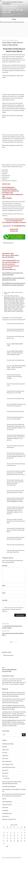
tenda (6, 293)
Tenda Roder (5, 807)
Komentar (5, 565)
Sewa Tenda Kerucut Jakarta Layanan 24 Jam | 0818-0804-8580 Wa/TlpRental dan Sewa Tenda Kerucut (16, 472)
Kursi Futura (7, 778)
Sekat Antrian (5, 773)
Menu (14, 19)
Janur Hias (4, 752)
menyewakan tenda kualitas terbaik (14, 298)
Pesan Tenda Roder (6, 761)
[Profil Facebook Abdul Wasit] (9, 669)
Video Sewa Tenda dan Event (9, 819)
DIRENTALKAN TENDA (7, 744)
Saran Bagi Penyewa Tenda (8, 767)
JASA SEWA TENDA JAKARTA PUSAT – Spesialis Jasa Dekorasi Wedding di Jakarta (16, 367)
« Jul (7, 846)
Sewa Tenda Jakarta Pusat (18, 360)
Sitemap (4, 798)
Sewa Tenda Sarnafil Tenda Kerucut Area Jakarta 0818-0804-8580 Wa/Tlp (15, 530)
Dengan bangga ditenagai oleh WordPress (11, 857)
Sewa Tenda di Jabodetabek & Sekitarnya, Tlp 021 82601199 (12, 9)
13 (14, 835)
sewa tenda (14, 40)
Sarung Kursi (5, 770)
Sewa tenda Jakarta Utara (18, 323)
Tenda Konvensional (7, 804)
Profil (3, 667)
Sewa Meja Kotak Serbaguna (9, 786)
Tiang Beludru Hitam (7, 813)
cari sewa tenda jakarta (11, 295)
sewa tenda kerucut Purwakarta (13, 311)
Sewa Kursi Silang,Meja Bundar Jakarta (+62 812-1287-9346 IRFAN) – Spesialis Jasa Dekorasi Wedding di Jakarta (14, 722)
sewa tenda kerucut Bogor (12, 307)
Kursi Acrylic (5, 758)
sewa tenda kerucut (17, 292)
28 (17, 841)
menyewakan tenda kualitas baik (13, 297)
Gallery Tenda (5, 749)
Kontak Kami (5, 755)
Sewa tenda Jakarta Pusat (18, 411)
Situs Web (4, 600)
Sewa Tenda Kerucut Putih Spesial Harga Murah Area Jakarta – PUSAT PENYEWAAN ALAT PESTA (15, 499)
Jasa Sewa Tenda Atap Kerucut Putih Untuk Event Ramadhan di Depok (16, 521)
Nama (4, 585)
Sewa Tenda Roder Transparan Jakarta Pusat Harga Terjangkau (14, 376)
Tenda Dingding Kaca (7, 801)
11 (7, 835)
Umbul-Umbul (5, 816)
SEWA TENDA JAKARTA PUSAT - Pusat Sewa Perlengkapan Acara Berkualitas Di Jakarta (15, 352)
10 (3, 835)
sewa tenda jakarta (19, 306)
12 (10, 835)
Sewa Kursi (5, 776)
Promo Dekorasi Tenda (7, 764)
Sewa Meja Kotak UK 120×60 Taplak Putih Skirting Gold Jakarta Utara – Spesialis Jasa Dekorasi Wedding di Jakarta (14, 713)
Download (4, 746)
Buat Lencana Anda (6, 671)
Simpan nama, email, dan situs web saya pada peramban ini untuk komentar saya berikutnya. (12, 609)
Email (4, 593)
